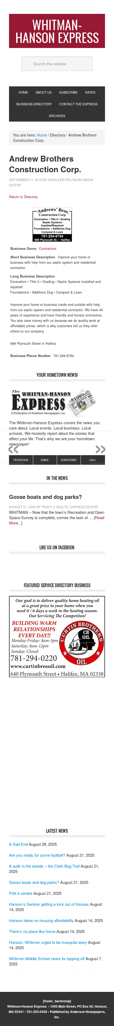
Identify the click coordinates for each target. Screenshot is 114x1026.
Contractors (47, 248)
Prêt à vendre (20, 893)
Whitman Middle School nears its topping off (47, 958)
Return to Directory (23, 196)
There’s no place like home (32, 931)
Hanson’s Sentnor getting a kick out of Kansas (49, 904)
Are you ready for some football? (37, 855)
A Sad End (18, 844)
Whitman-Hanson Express (57, 31)
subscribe (69, 460)
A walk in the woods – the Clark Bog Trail (44, 866)
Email (45, 460)
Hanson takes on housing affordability (41, 920)
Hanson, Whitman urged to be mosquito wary (48, 942)
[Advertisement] (57, 760)
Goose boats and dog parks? (45, 496)
